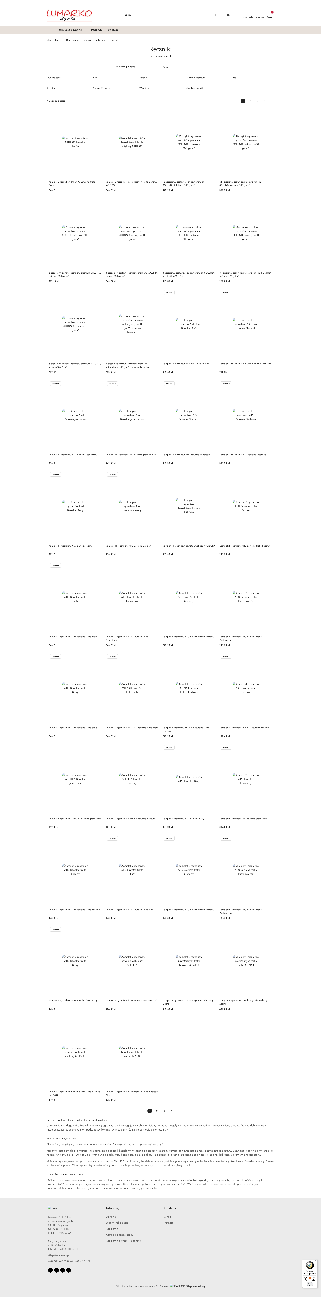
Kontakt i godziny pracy (119, 1235)
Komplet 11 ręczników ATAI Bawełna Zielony (128, 545)
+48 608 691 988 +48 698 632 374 (69, 1261)
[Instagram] (56, 1270)
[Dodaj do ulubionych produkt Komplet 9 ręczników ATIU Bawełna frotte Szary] (97, 929)
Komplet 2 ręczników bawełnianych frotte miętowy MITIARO (131, 183)
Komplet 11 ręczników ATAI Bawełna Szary (70, 545)
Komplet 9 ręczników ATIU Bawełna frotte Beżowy (74, 909)
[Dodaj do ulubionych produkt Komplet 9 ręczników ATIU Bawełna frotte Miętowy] (211, 838)
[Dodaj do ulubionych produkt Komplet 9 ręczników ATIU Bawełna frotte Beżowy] (97, 838)
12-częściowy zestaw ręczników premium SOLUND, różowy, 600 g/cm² (240, 183)
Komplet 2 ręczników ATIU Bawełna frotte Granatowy (127, 638)
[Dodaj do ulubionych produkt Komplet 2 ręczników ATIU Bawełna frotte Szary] (97, 656)
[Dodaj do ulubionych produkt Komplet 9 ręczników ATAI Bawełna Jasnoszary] (268, 747)
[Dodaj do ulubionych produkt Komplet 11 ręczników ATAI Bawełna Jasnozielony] (154, 383)
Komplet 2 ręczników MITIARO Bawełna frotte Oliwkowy (186, 729)
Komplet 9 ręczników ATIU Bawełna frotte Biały (130, 909)
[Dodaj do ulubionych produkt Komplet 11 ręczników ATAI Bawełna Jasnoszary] (97, 383)
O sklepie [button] (170, 1208)
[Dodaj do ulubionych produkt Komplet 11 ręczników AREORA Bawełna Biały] (211, 292)
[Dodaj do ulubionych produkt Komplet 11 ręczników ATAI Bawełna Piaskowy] (268, 383)
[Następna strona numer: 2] (272, 101)
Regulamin (112, 1229)
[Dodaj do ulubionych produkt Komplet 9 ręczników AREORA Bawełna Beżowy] (154, 747)
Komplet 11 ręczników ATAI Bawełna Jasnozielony (131, 454)
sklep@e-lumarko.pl (58, 1255)
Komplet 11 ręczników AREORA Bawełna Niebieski (245, 363)
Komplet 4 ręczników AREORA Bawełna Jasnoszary (75, 818)
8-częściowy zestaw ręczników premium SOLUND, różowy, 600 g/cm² (245, 274)
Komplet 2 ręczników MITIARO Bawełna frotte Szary (72, 183)
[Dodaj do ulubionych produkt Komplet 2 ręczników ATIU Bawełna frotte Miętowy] (211, 565)
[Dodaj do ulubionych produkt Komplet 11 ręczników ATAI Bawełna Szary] (97, 474)
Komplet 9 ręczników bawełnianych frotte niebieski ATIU (132, 1093)
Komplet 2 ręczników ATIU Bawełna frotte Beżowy (244, 545)
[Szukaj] (157, 67)
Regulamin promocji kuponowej (124, 1241)
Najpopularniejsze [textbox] (56, 100)
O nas (167, 1217)
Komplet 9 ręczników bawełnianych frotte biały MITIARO (243, 1002)
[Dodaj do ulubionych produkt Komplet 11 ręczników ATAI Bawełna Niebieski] (211, 383)
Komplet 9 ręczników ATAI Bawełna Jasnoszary (243, 818)
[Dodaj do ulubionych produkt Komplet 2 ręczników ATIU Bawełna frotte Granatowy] (154, 565)
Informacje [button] (113, 1208)
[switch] (310, 1284)
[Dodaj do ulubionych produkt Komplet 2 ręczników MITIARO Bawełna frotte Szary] (97, 110)
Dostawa (111, 1217)
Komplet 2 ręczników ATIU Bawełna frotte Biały (73, 636)
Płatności (169, 1223)
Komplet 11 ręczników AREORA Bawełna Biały (186, 363)
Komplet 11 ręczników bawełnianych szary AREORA (189, 545)
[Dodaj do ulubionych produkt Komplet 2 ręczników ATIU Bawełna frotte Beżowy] (268, 474)
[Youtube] (62, 1270)
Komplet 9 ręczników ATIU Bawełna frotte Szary (73, 1000)
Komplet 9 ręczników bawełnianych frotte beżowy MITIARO (188, 1002)
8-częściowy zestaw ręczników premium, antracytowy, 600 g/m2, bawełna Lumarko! (128, 365)
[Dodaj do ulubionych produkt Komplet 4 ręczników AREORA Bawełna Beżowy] (268, 656)
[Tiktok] (68, 1270)
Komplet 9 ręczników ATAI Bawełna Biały (183, 818)
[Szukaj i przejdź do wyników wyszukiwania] (198, 14)
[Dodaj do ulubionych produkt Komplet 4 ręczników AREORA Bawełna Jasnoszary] (97, 747)
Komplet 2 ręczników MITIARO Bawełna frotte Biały (132, 727)
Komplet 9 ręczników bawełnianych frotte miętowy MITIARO (74, 1093)
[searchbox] (68, 77)
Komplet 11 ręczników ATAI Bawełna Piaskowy (242, 454)
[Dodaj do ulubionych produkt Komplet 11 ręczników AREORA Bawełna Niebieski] (268, 292)
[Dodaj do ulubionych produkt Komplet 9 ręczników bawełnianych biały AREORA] (154, 929)
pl (216, 15)
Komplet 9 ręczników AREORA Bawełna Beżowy (130, 818)
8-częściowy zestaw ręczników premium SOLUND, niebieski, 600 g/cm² (189, 274)
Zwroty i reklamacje (117, 1223)
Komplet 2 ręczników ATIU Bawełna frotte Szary (73, 727)
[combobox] (184, 67)
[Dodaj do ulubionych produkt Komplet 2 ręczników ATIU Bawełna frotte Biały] (97, 565)
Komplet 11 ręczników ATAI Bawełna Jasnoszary (73, 454)
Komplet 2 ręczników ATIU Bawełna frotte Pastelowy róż (240, 638)
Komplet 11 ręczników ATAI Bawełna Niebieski (186, 454)
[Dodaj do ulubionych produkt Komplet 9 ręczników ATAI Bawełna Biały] (211, 747)
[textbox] (179, 67)
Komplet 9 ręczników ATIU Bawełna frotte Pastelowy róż (240, 911)
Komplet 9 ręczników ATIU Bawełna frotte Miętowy (188, 909)
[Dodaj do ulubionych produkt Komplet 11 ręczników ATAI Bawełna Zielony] (154, 474)
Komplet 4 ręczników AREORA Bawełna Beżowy (244, 727)
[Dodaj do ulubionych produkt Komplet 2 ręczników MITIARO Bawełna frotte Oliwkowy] (211, 656)
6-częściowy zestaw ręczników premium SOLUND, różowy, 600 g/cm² (75, 274)
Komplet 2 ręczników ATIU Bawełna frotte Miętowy (188, 636)
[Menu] (316, 1261)
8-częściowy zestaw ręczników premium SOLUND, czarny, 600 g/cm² (132, 274)
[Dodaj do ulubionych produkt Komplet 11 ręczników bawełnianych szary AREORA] (211, 474)
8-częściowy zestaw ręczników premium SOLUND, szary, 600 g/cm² (75, 365)
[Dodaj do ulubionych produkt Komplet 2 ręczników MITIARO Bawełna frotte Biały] (154, 656)
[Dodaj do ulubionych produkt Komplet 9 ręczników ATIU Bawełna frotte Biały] (154, 838)
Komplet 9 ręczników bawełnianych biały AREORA (131, 1000)
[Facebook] (50, 1270)
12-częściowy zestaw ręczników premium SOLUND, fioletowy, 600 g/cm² (184, 183)
